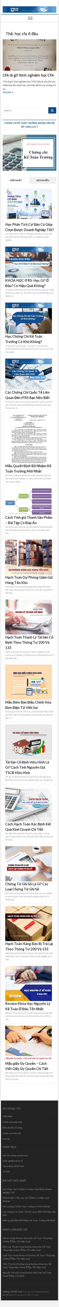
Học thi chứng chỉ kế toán (15, 1155)
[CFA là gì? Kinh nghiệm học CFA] (29, 55)
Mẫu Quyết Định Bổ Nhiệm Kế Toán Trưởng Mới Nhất (29, 1220)
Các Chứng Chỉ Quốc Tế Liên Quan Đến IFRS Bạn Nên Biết (29, 1213)
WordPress (7, 1295)
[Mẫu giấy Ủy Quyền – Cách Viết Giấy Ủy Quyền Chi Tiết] (28, 1027)
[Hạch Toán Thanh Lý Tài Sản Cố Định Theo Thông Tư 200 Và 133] (28, 601)
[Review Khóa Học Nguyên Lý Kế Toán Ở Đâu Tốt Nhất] (28, 967)
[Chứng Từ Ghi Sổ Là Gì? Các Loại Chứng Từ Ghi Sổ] (28, 848)
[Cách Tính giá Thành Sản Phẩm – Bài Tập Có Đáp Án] (28, 489)
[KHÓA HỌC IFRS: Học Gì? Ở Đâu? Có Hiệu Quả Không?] (28, 248)
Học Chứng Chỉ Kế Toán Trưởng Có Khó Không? (26, 1206)
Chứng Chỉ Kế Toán (13, 1291)
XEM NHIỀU (42, 180)
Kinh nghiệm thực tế (13, 1160)
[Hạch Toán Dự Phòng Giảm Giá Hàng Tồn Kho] (28, 541)
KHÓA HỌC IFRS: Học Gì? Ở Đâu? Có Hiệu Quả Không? (26, 1199)
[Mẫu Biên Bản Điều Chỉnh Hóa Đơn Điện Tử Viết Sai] (28, 666)
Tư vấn (6, 1171)
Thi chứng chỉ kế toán (13, 1166)
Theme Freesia (41, 1292)
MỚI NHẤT (16, 180)
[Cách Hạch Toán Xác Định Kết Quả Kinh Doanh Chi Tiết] (28, 788)
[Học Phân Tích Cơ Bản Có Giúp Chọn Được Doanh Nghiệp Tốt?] (28, 188)
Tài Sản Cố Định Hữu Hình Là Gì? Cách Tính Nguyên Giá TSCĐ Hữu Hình (27, 767)
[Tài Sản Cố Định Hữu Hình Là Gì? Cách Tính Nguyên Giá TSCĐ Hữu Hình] (28, 726)
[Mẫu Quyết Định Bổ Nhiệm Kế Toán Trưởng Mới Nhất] (28, 416)
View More (10, 92)
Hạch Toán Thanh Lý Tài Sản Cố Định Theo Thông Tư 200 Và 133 (29, 642)
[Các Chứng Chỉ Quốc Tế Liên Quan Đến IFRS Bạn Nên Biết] (28, 360)
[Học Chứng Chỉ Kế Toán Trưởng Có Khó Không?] (28, 304)
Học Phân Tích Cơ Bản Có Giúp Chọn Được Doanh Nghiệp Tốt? (27, 1191)
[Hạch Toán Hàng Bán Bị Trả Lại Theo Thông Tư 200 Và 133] (28, 907)
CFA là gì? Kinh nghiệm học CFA (28, 75)
